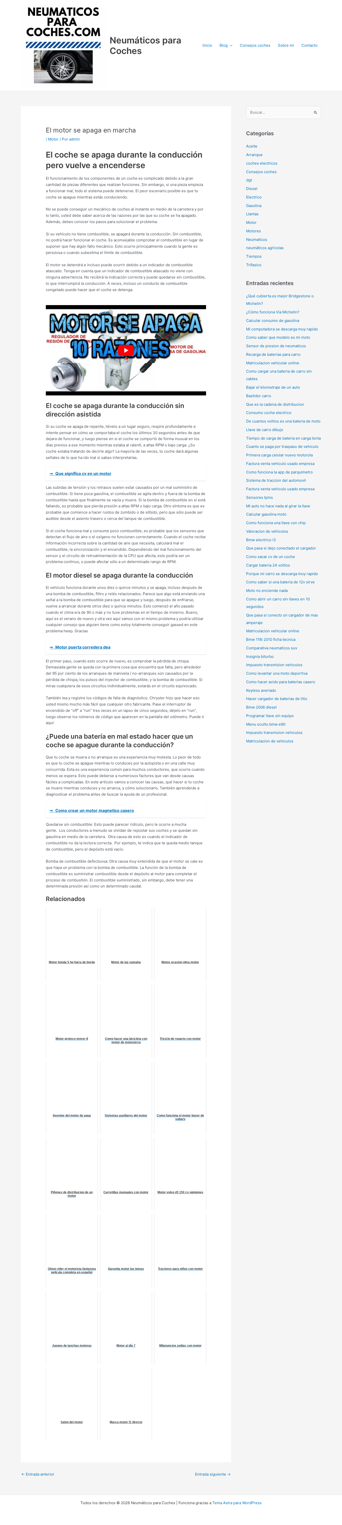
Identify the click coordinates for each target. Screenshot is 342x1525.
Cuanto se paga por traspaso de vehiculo (282, 446)
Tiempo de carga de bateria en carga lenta (283, 438)
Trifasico (253, 264)
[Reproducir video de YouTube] (126, 350)
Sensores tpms (259, 497)
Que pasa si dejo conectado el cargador (281, 548)
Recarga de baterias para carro (273, 354)
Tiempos (254, 256)
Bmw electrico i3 (261, 539)
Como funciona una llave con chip (276, 522)
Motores (253, 231)
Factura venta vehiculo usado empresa (280, 463)
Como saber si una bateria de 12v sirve (280, 582)
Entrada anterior (37, 1474)
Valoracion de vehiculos (267, 531)
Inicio (207, 45)
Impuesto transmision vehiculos (274, 664)
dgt (249, 180)
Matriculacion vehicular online (272, 363)
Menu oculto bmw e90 (265, 724)
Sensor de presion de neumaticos (276, 345)
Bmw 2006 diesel (261, 707)
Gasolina (253, 205)
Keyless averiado (261, 690)
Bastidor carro (258, 395)
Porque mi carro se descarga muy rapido (282, 573)
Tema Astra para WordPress (237, 1502)
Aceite (251, 146)
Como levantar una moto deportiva (276, 673)
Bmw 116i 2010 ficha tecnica (270, 639)
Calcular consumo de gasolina (272, 320)
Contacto (309, 45)
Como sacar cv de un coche (270, 556)
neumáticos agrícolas (265, 247)
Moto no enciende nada (267, 590)
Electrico (254, 197)
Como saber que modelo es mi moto (278, 337)
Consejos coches (255, 45)
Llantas (252, 214)
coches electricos (261, 163)
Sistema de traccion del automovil (276, 480)
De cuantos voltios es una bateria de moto (283, 421)
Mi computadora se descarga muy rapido (282, 329)
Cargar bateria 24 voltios (268, 565)
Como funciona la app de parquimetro (279, 472)
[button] (230, 45)
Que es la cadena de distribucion (275, 404)
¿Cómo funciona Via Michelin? (272, 312)
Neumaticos (256, 239)
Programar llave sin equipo (270, 715)
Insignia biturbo (260, 656)
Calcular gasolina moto (266, 514)
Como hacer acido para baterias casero (280, 681)
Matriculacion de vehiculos (269, 741)
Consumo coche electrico (268, 412)
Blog (224, 45)
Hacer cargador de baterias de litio (276, 698)
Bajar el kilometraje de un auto (273, 387)
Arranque (254, 154)
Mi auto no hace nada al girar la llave (278, 506)
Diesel (251, 188)
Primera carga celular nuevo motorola (279, 455)
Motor (53, 139)
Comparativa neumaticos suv (271, 648)
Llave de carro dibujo (264, 429)
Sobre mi (286, 45)
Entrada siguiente (213, 1474)
